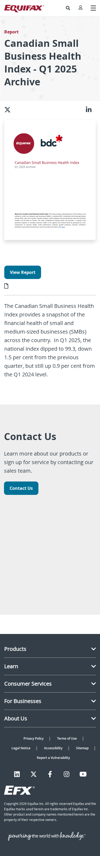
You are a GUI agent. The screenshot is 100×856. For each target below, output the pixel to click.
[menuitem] (68, 8)
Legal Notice (20, 748)
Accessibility (53, 748)
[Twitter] (33, 774)
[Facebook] (50, 774)
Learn (11, 666)
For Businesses (22, 701)
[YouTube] (83, 774)
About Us (15, 718)
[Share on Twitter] (9, 109)
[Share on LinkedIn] (91, 109)
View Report (22, 272)
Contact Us (21, 488)
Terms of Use (67, 738)
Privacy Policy (33, 738)
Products (15, 648)
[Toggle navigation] (93, 8)
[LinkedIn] (17, 774)
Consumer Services (28, 683)
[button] (68, 8)
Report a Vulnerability (53, 757)
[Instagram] (66, 774)
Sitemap (82, 748)
